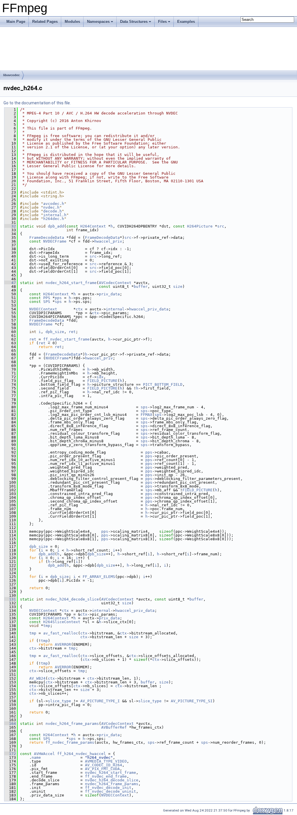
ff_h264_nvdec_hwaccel (81, 754)
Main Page (15, 21)
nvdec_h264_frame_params (72, 723)
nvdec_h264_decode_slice (72, 599)
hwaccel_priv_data (149, 309)
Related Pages (45, 21)
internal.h (54, 215)
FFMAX (146, 414)
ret (72, 332)
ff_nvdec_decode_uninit (110, 791)
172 (10, 754)
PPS (46, 298)
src (220, 226)
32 (10, 226)
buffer (141, 286)
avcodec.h (53, 203)
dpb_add (56, 226)
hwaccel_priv (108, 241)
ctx (79, 309)
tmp (46, 625)
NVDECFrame (54, 241)
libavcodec (11, 75)
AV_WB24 (37, 678)
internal (115, 309)
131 (10, 599)
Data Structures (134, 21)
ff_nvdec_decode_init (108, 787)
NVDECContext (43, 309)
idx (100, 377)
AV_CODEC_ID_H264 (103, 765)
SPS (46, 301)
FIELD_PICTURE (102, 381)
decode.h (52, 211)
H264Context (93, 226)
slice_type (59, 701)
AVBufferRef (114, 727)
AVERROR (63, 644)
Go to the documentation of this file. (37, 103)
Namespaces (98, 21)
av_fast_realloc (60, 633)
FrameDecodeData (46, 237)
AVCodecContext (115, 283)
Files (162, 21)
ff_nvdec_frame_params (70, 742)
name (36, 757)
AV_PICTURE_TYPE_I (100, 701)
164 (10, 723)
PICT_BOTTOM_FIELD (162, 384)
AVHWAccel (44, 754)
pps (58, 298)
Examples (186, 21)
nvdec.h (51, 207)
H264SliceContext (61, 622)
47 (10, 283)
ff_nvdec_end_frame (106, 776)
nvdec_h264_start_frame (71, 283)
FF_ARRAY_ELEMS (99, 576)
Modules (72, 21)
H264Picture (200, 226)
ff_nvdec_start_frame (66, 339)
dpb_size (55, 332)
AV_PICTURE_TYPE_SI (192, 701)
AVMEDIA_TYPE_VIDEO (106, 761)
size (177, 286)
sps (58, 301)
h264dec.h (53, 219)
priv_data (109, 294)
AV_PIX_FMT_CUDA (102, 769)
